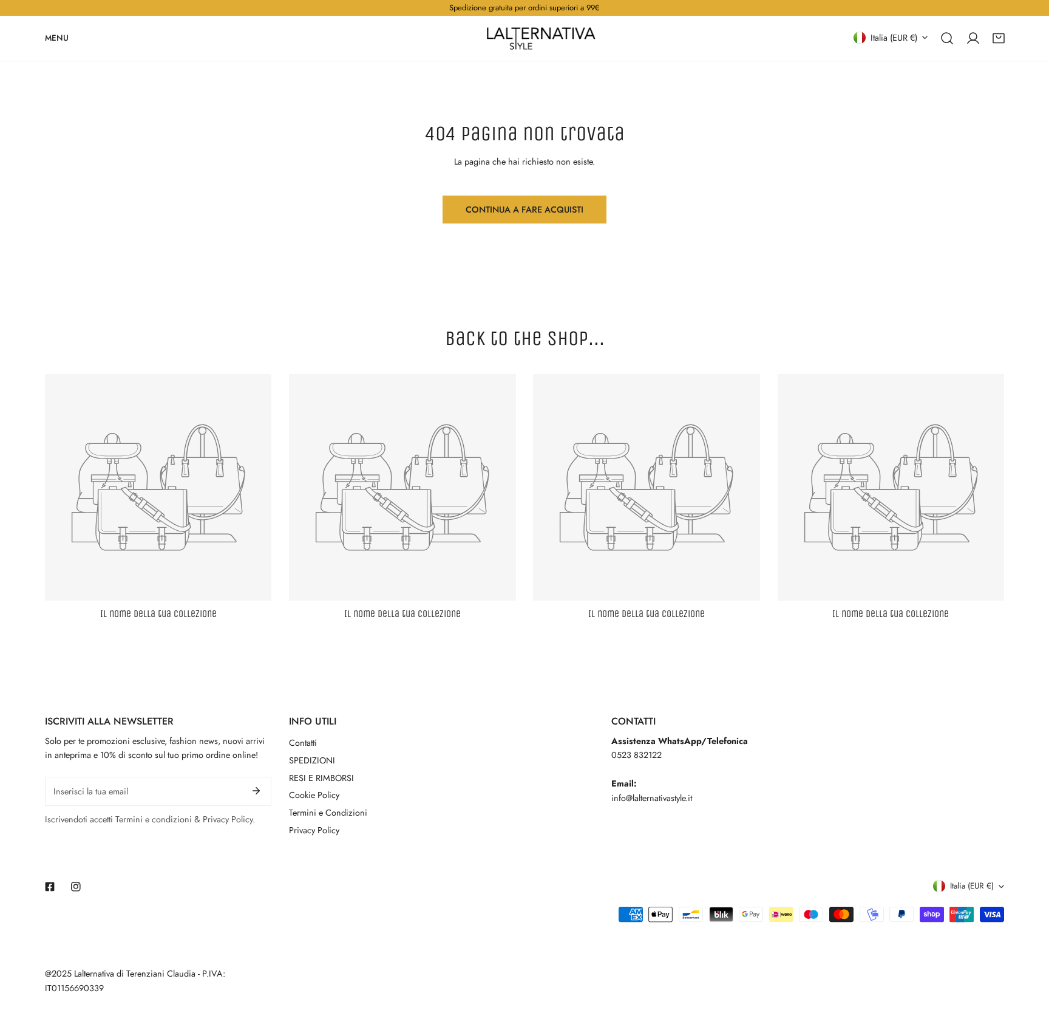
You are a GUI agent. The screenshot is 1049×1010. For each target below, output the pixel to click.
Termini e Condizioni (328, 813)
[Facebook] (50, 886)
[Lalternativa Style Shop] (541, 38)
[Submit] (256, 791)
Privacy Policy (314, 830)
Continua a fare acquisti (524, 209)
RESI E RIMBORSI (321, 778)
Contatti (303, 743)
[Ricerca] (947, 37)
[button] (998, 37)
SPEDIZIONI (312, 760)
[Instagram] (76, 886)
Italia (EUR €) (894, 37)
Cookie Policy (314, 795)
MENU (57, 37)
